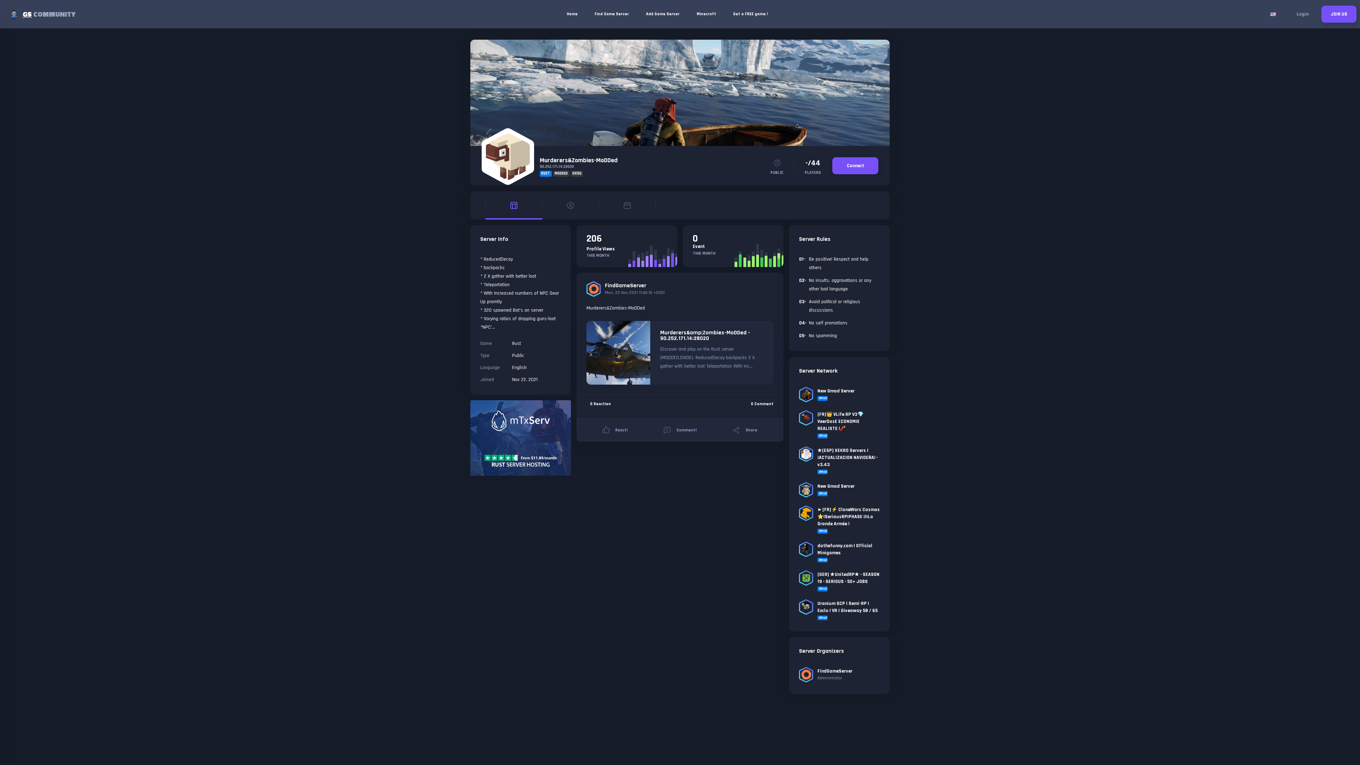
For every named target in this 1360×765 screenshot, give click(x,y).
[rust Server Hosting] (520, 438)
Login (1303, 14)
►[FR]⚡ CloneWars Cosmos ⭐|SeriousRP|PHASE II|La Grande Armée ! (848, 516)
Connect (855, 166)
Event (699, 246)
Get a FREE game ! (750, 14)
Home (572, 14)
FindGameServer (625, 285)
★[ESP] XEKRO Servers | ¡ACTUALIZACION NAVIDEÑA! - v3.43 (847, 457)
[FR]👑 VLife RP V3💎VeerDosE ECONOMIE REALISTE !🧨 (840, 421)
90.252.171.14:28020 (557, 166)
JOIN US (1339, 14)
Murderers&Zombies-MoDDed (579, 160)
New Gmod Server (836, 391)
